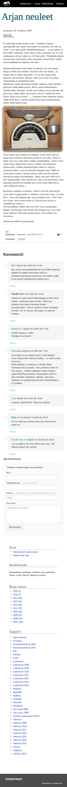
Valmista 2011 (19, 730)
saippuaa (17, 750)
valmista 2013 (19, 753)
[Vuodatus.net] (14, 779)
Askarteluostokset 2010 (24, 647)
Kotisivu (31, 493)
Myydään (17, 692)
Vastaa (13, 285)
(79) (17, 618)
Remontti (17, 702)
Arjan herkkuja (20, 637)
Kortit (15, 658)
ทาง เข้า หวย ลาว (19, 439)
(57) (17, 615)
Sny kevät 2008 (20, 709)
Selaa (38, 3)
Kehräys (17, 654)
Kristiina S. (17, 328)
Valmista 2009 (20, 723)
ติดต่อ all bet (17, 417)
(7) (17, 594)
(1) (17, 591)
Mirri (13, 265)
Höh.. (9, 36)
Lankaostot (18, 661)
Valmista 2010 (20, 726)
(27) (17, 608)
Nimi (9, 472)
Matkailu (17, 689)
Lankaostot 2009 (21, 668)
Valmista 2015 (20, 743)
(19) (17, 598)
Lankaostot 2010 (21, 671)
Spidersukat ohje (21, 555)
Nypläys (17, 695)
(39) (17, 611)
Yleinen (21, 239)
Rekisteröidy (47, 3)
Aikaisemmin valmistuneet (25, 552)
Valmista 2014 (20, 740)
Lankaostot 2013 (21, 682)
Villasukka (16, 350)
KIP (15, 651)
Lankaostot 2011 (21, 675)
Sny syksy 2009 (20, 712)
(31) (17, 601)
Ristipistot (18, 706)
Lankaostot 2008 (21, 665)
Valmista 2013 (20, 736)
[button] (32, 3)
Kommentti (11, 503)
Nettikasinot (25, 3)
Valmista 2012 (20, 733)
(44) (17, 605)
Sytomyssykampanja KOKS (26, 716)
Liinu (14, 398)
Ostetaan (17, 699)
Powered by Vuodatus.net (52, 783)
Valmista (17, 719)
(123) (18, 622)
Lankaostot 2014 (21, 685)
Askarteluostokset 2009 (24, 644)
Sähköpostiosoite (22, 483)
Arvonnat (17, 641)
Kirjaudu (60, 3)
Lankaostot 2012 (21, 678)
